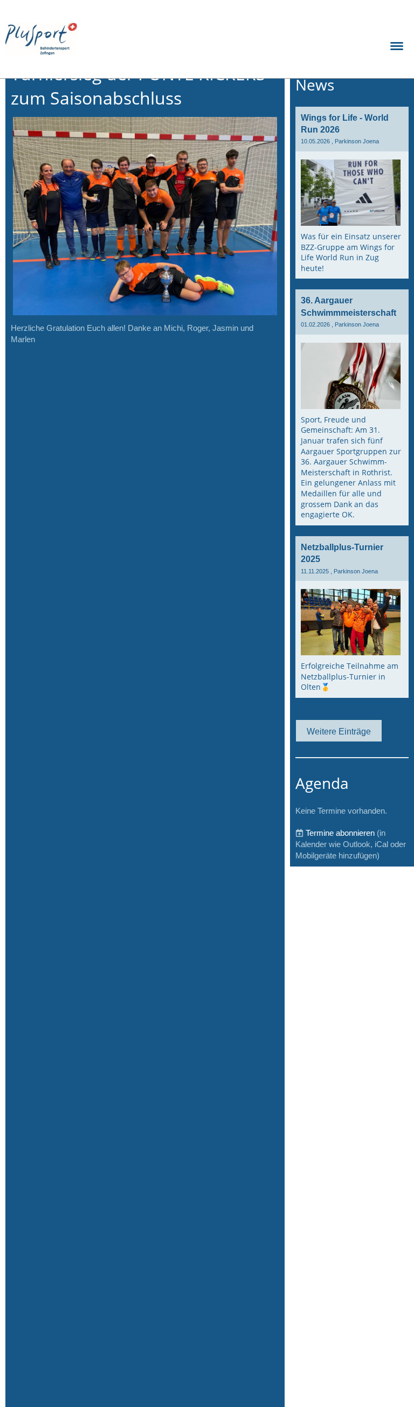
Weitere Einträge (339, 731)
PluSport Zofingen (142, 38)
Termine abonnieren (340, 832)
